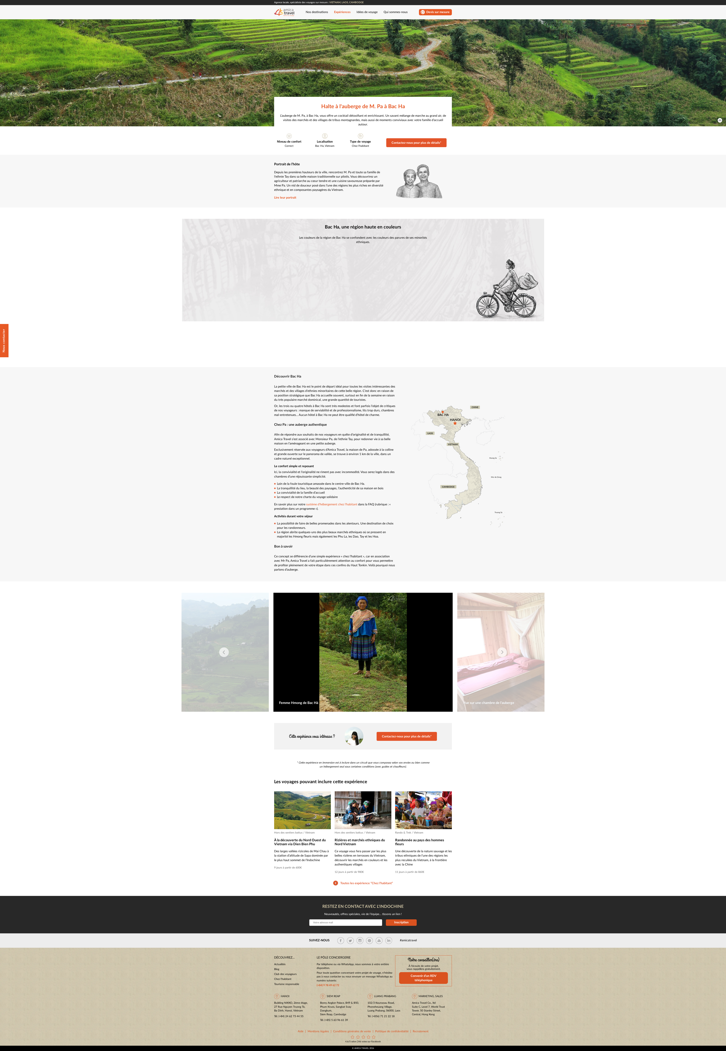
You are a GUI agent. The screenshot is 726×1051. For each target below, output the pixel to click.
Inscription (401, 922)
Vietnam (329, 146)
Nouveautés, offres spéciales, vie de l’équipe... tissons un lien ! (363, 914)
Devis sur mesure (438, 12)
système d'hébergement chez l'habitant (331, 504)
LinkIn (388, 940)
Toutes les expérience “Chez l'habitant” (366, 883)
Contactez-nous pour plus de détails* (416, 142)
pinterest (369, 940)
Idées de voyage (367, 12)
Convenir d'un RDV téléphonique (423, 978)
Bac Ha (319, 146)
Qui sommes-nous (396, 12)
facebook (340, 940)
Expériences (342, 12)
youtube (379, 940)
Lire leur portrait (285, 197)
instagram (360, 940)
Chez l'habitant (360, 146)
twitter (350, 940)
